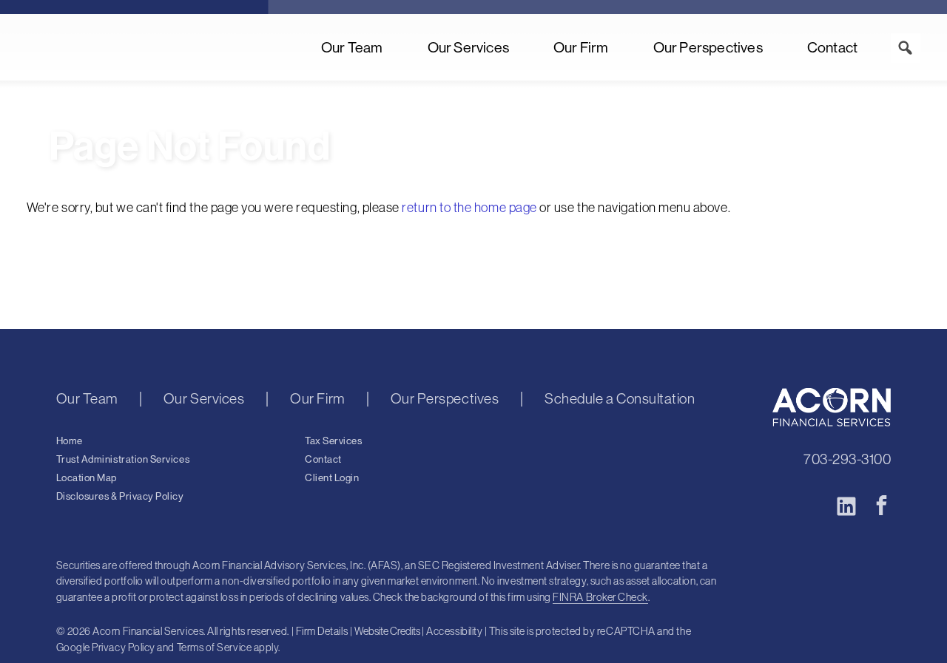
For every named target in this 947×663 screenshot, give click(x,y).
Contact (832, 47)
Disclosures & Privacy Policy (120, 497)
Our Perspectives (708, 47)
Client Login (332, 478)
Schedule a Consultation (620, 399)
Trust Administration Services (123, 460)
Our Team (352, 47)
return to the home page (469, 207)
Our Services (468, 47)
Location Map (86, 478)
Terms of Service (214, 647)
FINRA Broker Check (600, 597)
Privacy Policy (123, 647)
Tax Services (333, 441)
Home (69, 441)
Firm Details (322, 631)
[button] (905, 48)
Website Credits (387, 631)
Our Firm (581, 47)
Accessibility (454, 631)
